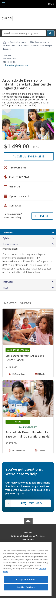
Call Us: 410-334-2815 (28, 156)
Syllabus (7, 238)
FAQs (6, 287)
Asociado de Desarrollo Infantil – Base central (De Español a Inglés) (28, 434)
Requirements (10, 243)
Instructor (8, 281)
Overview (8, 232)
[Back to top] (28, 532)
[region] (26, 569)
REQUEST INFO (42, 216)
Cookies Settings (26, 587)
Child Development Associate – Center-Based (26, 358)
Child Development (38, 42)
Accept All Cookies (26, 579)
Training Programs (18, 42)
